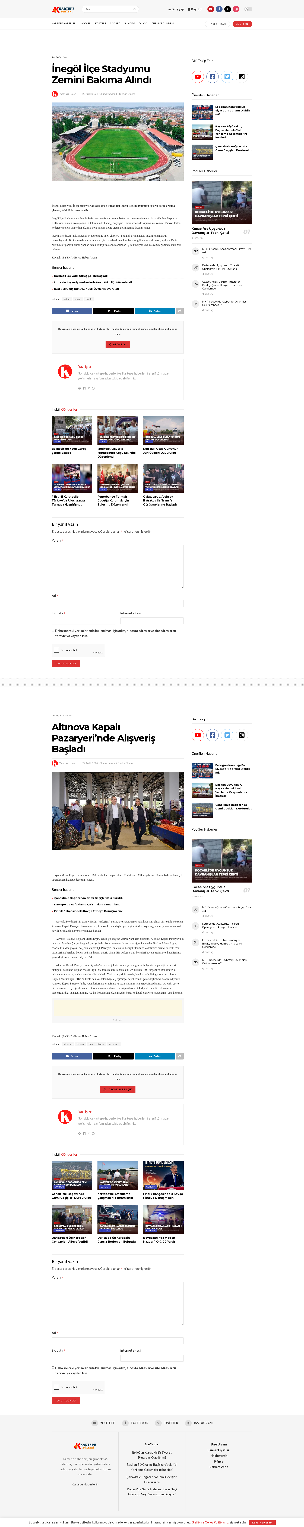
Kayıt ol (196, 9)
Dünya (143, 23)
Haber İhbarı (217, 24)
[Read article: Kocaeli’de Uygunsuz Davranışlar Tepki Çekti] (222, 202)
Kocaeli (86, 23)
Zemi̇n (88, 299)
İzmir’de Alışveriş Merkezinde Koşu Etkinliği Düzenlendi (93, 282)
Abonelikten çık (120, 1089)
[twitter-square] (228, 77)
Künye (218, 1461)
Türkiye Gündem (162, 23)
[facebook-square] (213, 77)
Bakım (67, 299)
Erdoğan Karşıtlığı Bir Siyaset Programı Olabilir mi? (233, 110)
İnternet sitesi (130, 613)
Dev (91, 1044)
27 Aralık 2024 (90, 93)
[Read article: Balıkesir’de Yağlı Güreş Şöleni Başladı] (72, 430)
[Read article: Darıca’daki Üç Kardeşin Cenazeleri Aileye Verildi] (72, 1219)
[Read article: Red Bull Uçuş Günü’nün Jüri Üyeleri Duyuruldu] (163, 430)
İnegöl (77, 299)
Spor (65, 57)
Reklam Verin (219, 1467)
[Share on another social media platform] (180, 311)
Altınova (68, 1044)
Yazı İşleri (71, 93)
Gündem (129, 23)
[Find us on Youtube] (210, 9)
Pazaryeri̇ (114, 1044)
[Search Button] (135, 9)
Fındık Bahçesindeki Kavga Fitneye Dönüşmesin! (88, 911)
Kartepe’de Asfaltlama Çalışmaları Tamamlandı (87, 904)
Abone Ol (119, 344)
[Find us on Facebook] (219, 9)
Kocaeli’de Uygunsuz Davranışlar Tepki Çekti (210, 231)
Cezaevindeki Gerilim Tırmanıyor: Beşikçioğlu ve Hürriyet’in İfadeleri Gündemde (222, 285)
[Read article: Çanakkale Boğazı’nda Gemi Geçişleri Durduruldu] (202, 152)
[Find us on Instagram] (236, 9)
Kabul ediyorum (262, 1522)
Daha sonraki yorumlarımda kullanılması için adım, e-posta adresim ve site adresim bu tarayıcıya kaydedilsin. (115, 633)
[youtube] (199, 77)
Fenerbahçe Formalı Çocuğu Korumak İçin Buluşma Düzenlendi (113, 500)
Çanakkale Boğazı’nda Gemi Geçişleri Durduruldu (89, 898)
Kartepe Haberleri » (85, 1484)
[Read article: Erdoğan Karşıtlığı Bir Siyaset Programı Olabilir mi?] (202, 112)
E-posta (58, 613)
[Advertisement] (152, 42)
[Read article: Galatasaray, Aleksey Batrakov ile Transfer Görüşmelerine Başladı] (163, 478)
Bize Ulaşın (219, 1444)
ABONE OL (242, 24)
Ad (55, 596)
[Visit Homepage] (64, 9)
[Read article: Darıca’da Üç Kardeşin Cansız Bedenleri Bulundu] (117, 1219)
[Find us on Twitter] (227, 9)
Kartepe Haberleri (64, 23)
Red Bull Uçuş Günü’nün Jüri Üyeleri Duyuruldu (86, 289)
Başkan (81, 1044)
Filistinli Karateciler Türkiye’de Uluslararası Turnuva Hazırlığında (68, 500)
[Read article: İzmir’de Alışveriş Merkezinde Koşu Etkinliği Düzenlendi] (117, 430)
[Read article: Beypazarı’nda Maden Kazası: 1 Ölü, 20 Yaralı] (163, 1219)
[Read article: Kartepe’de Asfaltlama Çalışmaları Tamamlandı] (117, 1175)
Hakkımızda (218, 1456)
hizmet (101, 1044)
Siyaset (115, 23)
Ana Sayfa (56, 57)
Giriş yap (177, 9)
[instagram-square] (243, 77)
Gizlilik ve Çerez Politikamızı (210, 1522)
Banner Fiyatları (218, 1450)
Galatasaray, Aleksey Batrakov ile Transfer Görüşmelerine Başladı (160, 500)
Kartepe (100, 23)
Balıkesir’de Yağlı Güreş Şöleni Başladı (80, 276)
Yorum (57, 540)
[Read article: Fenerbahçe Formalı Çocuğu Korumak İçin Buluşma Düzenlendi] (117, 478)
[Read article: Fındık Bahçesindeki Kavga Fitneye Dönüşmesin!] (163, 1175)
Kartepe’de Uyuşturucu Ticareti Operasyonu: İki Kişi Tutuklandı (220, 267)
